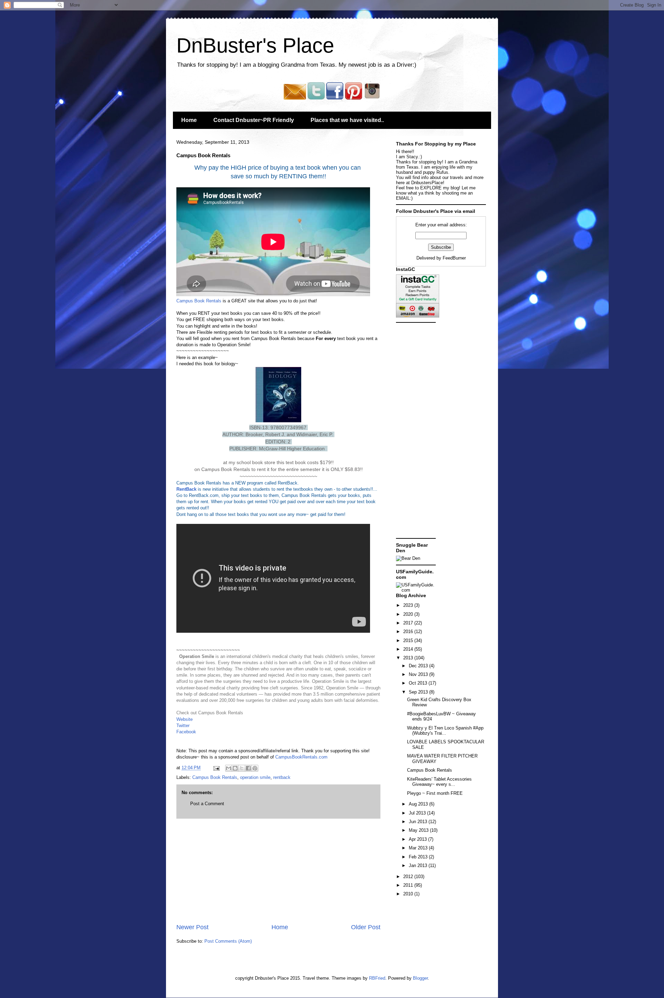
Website (184, 719)
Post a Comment (207, 803)
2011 (408, 885)
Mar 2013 (419, 847)
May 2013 (419, 830)
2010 (408, 893)
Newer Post (192, 927)
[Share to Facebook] (248, 768)
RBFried (377, 978)
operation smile (255, 777)
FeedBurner (454, 258)
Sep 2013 (419, 692)
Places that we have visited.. (347, 120)
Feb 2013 (419, 856)
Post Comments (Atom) (228, 941)
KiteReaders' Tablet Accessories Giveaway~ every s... (439, 781)
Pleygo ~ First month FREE (435, 793)
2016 (408, 631)
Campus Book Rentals (198, 300)
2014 (408, 649)
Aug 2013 (419, 804)
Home (189, 120)
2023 (408, 605)
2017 (408, 622)
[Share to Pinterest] (254, 768)
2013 (408, 657)
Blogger (420, 978)
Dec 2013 (419, 665)
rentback (281, 777)
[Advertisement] (278, 871)
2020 (408, 614)
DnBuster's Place (255, 45)
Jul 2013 (418, 813)
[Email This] (228, 768)
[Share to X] (241, 768)
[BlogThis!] (235, 768)
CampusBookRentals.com (301, 757)
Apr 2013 (418, 839)
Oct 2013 (418, 683)
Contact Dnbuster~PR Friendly (253, 120)
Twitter (183, 725)
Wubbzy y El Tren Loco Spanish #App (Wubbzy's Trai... (445, 730)
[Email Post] (216, 767)
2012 (408, 876)
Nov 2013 (419, 674)
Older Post (365, 927)
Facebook (186, 731)
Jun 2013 (418, 821)
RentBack (186, 489)
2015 (408, 640)
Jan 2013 (418, 865)
